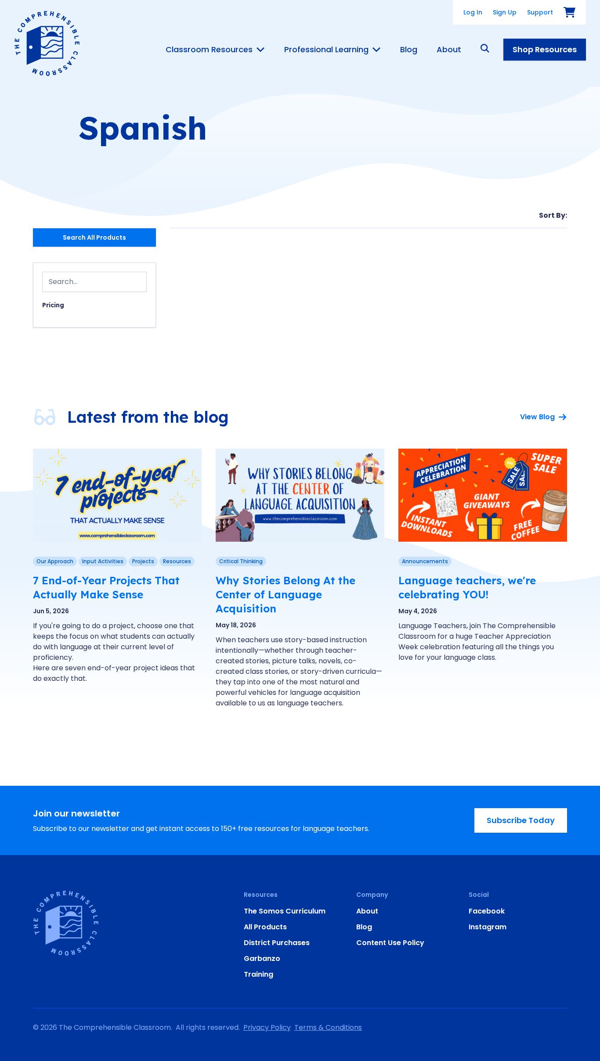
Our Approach (54, 561)
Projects (143, 561)
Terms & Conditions (328, 1027)
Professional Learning (326, 49)
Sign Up (505, 12)
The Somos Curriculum (284, 911)
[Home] (47, 43)
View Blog (537, 417)
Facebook (487, 911)
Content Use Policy (390, 943)
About (449, 49)
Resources (177, 561)
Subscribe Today (521, 820)
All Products (265, 927)
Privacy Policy (267, 1027)
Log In (472, 12)
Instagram (487, 927)
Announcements (425, 561)
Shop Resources (545, 49)
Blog (408, 49)
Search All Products (94, 237)
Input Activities (102, 561)
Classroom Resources (209, 49)
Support (540, 12)
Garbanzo (262, 958)
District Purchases (277, 943)
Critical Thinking (241, 561)
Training (258, 974)
